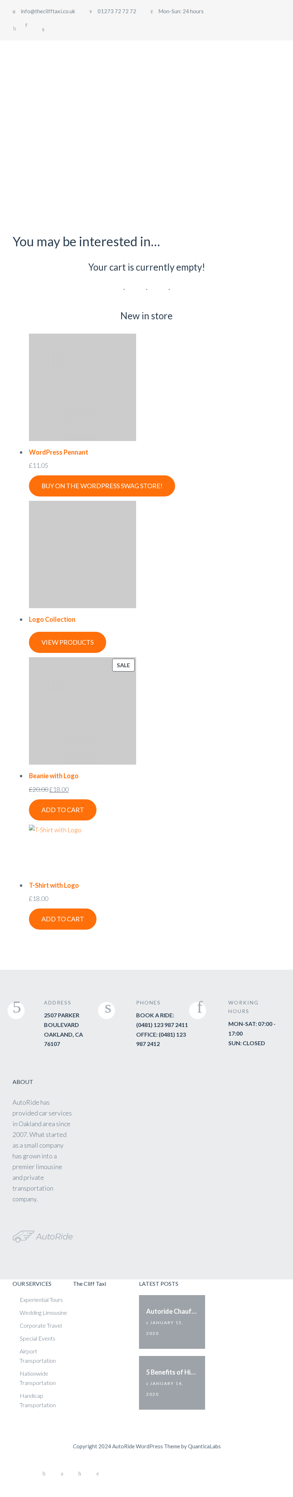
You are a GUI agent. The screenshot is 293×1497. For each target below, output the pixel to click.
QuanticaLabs (204, 1446)
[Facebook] (15, 28)
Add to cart (62, 810)
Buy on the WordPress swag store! (102, 486)
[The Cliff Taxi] (54, 54)
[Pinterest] (97, 1474)
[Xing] (80, 1474)
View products (67, 642)
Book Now (256, 54)
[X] (62, 1474)
